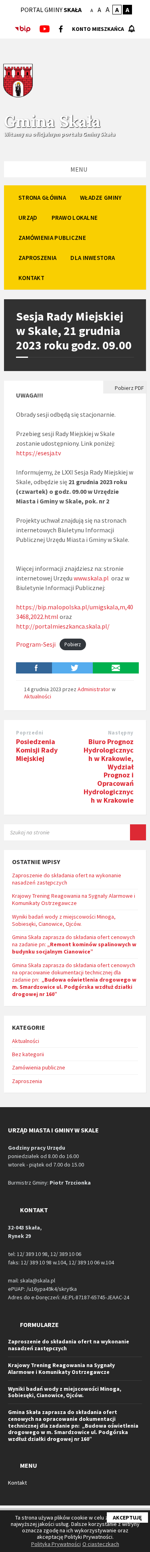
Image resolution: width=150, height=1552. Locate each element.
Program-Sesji (36, 644)
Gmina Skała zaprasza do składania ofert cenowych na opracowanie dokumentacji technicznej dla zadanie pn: (74, 980)
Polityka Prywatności (56, 1544)
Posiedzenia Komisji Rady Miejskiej (37, 750)
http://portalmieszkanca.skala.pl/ (63, 626)
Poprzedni (30, 732)
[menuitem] (42, 197)
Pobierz (72, 644)
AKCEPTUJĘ (127, 1517)
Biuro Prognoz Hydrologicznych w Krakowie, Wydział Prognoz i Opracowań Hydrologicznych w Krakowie (109, 771)
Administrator (94, 689)
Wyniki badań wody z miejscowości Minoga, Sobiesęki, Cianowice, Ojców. (64, 920)
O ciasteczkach (100, 1544)
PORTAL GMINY (51, 10)
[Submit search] (138, 832)
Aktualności (37, 696)
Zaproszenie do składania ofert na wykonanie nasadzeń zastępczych (66, 879)
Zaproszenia (27, 1081)
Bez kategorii (28, 1054)
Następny (121, 732)
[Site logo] (18, 96)
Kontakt (17, 1482)
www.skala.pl (91, 578)
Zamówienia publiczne (38, 1067)
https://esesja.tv (38, 453)
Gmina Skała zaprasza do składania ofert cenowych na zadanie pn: (74, 944)
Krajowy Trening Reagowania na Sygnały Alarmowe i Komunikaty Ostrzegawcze (73, 899)
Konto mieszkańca (98, 28)
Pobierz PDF (129, 388)
